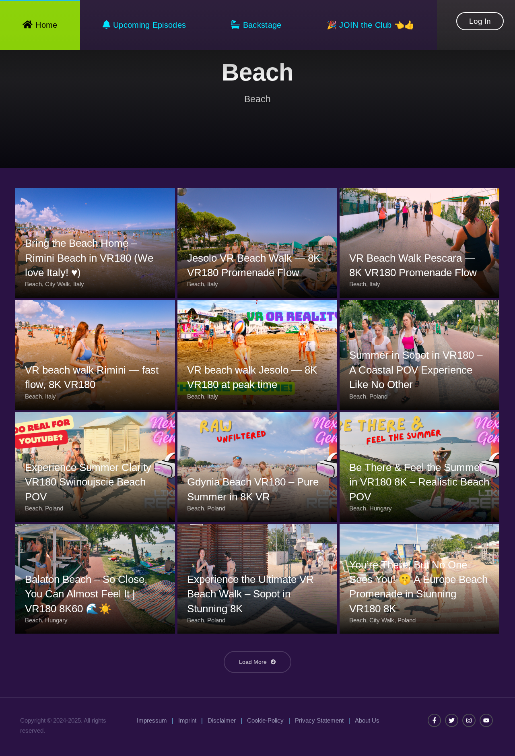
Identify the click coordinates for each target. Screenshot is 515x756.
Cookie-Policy (265, 720)
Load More (253, 662)
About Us (367, 720)
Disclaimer (222, 720)
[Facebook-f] (434, 720)
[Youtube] (486, 720)
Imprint (187, 720)
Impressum (152, 720)
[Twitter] (451, 720)
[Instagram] (469, 720)
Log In (480, 21)
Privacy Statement (319, 720)
